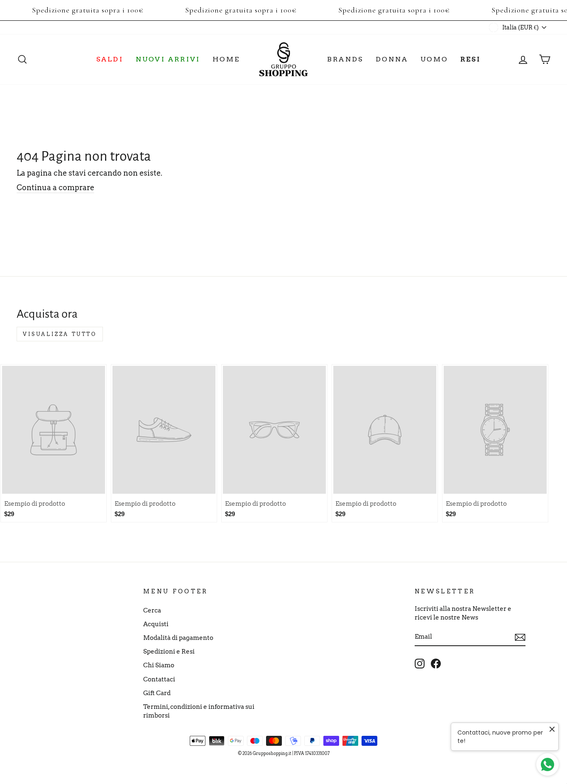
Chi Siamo (158, 665)
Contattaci (159, 679)
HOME (226, 59)
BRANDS (345, 59)
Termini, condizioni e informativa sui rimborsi (198, 711)
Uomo (434, 59)
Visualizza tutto (60, 334)
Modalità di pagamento (178, 638)
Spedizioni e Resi (169, 651)
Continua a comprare (55, 187)
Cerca (152, 610)
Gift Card (157, 693)
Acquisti (156, 624)
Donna (392, 59)
